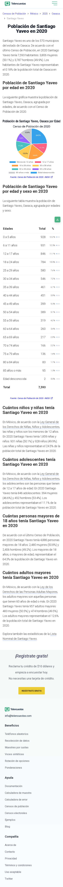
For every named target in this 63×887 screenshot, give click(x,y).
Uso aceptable (13, 872)
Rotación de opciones (17, 760)
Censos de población (17, 806)
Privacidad (11, 858)
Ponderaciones (13, 767)
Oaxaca (56, 13)
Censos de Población (14, 13)
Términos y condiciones (18, 865)
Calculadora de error (16, 799)
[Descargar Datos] (57, 219)
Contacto (10, 851)
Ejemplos (10, 819)
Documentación (13, 786)
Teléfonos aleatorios (16, 734)
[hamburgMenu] (54, 3)
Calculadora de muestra (18, 792)
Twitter (9, 878)
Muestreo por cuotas (16, 747)
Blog (7, 826)
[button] (54, 3)
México (34, 13)
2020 (44, 13)
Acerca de (10, 845)
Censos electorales (16, 813)
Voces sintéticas (14, 754)
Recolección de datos (17, 740)
